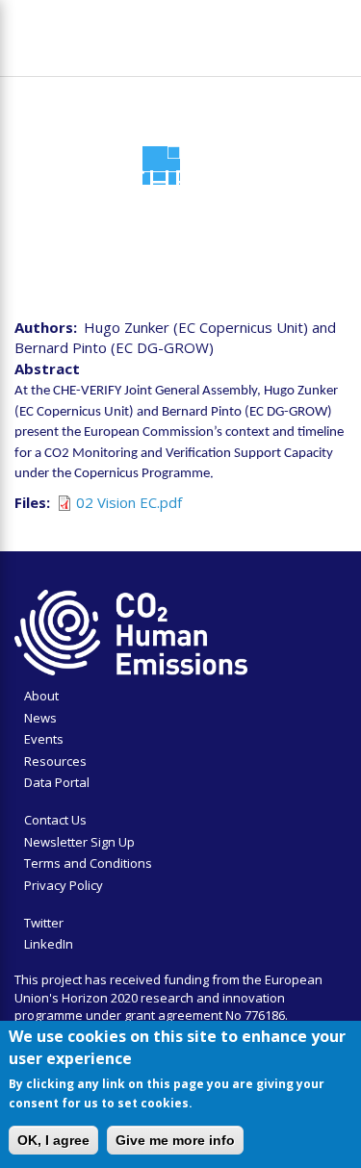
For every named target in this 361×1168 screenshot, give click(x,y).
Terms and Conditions (88, 863)
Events (44, 739)
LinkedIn (48, 943)
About (41, 695)
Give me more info (175, 1140)
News (40, 717)
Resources (55, 761)
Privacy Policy (63, 885)
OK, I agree (53, 1140)
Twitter (44, 922)
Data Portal (57, 782)
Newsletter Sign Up (79, 842)
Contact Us (55, 819)
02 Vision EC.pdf (129, 502)
